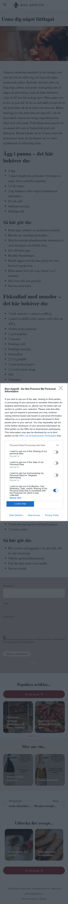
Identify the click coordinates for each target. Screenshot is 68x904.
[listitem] (34, 445)
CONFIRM (20, 504)
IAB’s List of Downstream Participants (37, 435)
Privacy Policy (52, 515)
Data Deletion (16, 515)
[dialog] (34, 452)
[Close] (62, 389)
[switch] (55, 452)
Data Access (34, 515)
